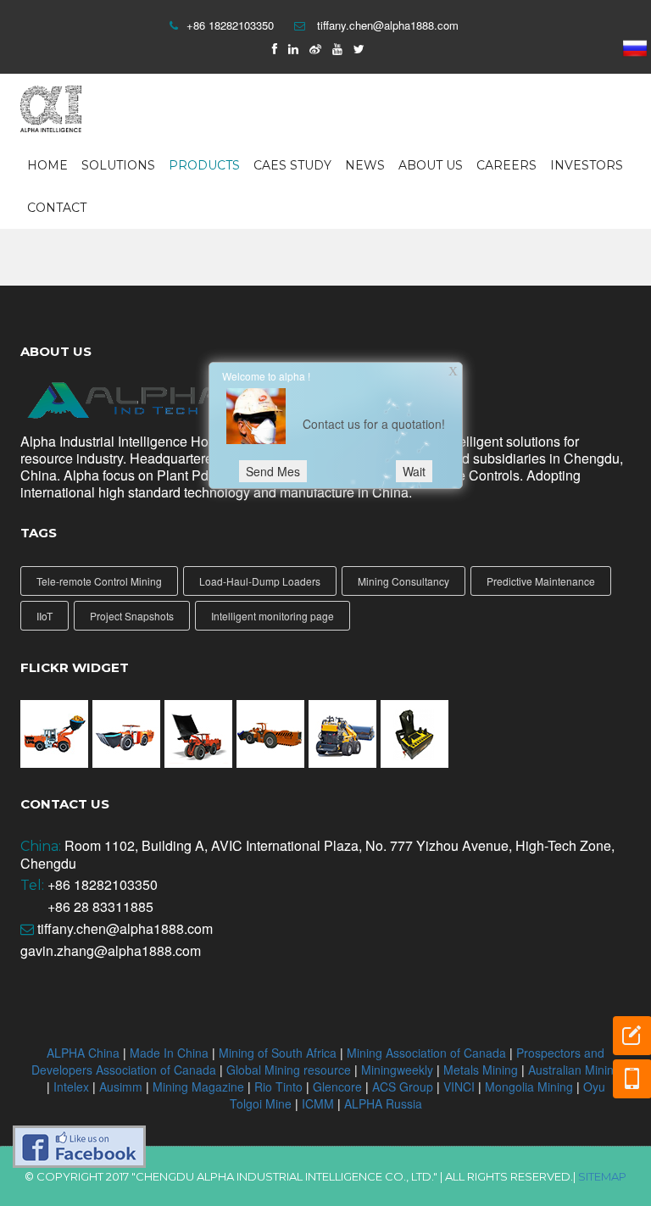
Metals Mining (482, 1069)
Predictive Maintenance (541, 581)
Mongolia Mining (530, 1086)
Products (204, 165)
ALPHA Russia (383, 1103)
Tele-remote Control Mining (99, 581)
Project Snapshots (132, 616)
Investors (586, 165)
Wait (414, 471)
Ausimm (122, 1086)
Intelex (71, 1086)
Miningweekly (399, 1069)
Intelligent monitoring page (272, 616)
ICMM (318, 1103)
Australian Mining (574, 1069)
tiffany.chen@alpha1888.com (388, 25)
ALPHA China (85, 1052)
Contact (56, 207)
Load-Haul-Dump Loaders (259, 581)
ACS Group (404, 1086)
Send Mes (273, 471)
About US (430, 165)
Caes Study (292, 165)
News (365, 165)
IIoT (44, 616)
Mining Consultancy (403, 581)
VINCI (459, 1086)
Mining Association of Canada (426, 1052)
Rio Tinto (280, 1086)
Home (47, 165)
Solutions (118, 165)
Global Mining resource (288, 1069)
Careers (506, 165)
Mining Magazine (198, 1086)
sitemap (602, 1176)
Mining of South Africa (278, 1052)
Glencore (337, 1086)
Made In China (171, 1052)
